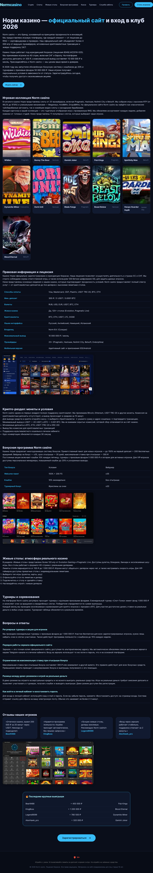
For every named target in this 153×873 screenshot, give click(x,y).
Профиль (126, 5)
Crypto (31, 5)
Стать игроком (143, 5)
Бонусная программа (69, 5)
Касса (83, 5)
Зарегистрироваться (76, 837)
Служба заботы (106, 5)
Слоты (39, 5)
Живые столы (51, 5)
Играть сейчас (13, 85)
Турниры (92, 5)
